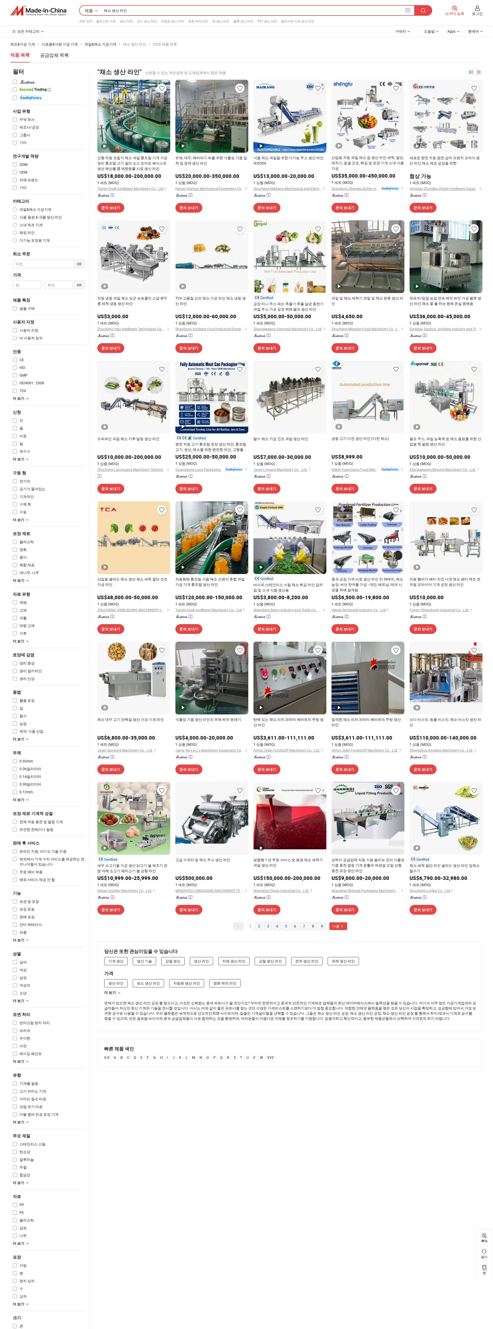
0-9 (106, 1057)
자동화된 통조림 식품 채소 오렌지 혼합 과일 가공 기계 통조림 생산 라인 (210, 582)
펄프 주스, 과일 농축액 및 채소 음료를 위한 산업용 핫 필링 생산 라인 (445, 441)
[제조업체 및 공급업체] (38, 10)
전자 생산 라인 (306, 961)
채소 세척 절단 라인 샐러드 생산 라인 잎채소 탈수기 (445, 868)
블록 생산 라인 (243, 21)
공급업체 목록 (54, 55)
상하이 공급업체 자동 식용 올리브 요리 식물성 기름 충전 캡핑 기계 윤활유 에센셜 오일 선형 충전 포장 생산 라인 (367, 865)
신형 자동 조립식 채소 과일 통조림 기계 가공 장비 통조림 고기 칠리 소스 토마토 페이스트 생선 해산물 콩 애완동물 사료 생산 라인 (132, 163)
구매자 (400, 31)
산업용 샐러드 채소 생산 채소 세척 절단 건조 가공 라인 (132, 582)
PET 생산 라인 (267, 21)
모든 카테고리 (28, 31)
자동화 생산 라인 (172, 21)
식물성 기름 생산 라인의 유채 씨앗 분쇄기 (208, 719)
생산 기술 (144, 961)
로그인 (477, 13)
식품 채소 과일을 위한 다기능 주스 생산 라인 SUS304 (288, 160)
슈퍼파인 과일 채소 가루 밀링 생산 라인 (128, 438)
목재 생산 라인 (343, 961)
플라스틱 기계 (106, 21)
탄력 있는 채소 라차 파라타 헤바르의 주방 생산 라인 (288, 722)
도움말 (429, 31)
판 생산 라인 (220, 21)
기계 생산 (116, 961)
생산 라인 (126, 21)
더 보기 (110, 992)
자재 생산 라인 (233, 961)
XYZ (270, 1057)
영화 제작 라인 (198, 21)
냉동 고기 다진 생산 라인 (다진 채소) (360, 438)
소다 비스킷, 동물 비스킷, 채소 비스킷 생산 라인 (445, 722)
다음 (336, 926)
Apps (451, 31)
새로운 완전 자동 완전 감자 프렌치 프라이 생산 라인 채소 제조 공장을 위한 (445, 160)
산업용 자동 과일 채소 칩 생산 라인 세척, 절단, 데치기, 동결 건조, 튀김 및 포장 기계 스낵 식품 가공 (367, 163)
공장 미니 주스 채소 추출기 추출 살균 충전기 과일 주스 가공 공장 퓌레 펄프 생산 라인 (288, 306)
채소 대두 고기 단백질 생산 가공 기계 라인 (130, 719)
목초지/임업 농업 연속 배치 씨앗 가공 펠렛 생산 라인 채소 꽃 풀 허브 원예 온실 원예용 (445, 301)
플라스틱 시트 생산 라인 (297, 21)
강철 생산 (173, 961)
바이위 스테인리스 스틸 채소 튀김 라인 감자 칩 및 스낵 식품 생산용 (288, 587)
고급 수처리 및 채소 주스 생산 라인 (202, 859)
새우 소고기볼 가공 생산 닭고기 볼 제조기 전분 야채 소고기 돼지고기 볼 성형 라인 (132, 868)
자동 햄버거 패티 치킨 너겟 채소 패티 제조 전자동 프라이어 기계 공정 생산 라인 (445, 582)
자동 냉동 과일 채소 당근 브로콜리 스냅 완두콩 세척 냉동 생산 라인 (132, 301)
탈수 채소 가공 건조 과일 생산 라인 (280, 438)
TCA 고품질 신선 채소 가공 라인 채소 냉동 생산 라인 (210, 301)
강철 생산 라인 (270, 961)
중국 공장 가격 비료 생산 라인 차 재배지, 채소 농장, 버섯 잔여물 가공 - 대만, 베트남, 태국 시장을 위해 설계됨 (367, 584)
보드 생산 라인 (147, 21)
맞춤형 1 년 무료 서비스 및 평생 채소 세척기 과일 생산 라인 (288, 862)
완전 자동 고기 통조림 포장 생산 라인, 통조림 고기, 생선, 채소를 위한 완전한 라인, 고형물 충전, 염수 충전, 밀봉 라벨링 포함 (211, 447)
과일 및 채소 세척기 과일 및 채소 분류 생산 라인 (367, 301)
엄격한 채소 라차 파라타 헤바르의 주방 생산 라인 (366, 722)
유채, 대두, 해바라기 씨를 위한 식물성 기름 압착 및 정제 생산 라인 (211, 160)
